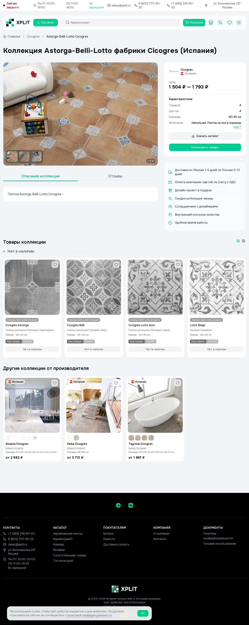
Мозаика (59, 550)
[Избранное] (229, 22)
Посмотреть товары (205, 147)
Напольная (199, 123)
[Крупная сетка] (238, 241)
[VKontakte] (130, 505)
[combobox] (124, 22)
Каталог (108, 533)
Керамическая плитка (67, 533)
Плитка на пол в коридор (224, 123)
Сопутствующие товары (69, 555)
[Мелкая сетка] (243, 241)
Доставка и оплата (116, 544)
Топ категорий (63, 561)
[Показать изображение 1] (12, 156)
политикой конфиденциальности (89, 615)
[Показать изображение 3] (36, 156)
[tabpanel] (80, 194)
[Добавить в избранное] (54, 264)
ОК (143, 613)
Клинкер (58, 544)
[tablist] (78, 176)
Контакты (159, 539)
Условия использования (219, 543)
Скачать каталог (207, 136)
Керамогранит (63, 539)
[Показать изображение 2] (24, 156)
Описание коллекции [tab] (40, 176)
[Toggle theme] (239, 22)
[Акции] (220, 22)
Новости (109, 539)
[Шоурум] (211, 22)
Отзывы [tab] (115, 176)
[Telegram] (118, 505)
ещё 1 (237, 126)
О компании (161, 533)
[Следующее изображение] (151, 114)
